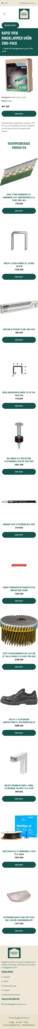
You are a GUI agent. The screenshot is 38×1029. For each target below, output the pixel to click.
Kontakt (19, 1022)
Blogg (11, 1022)
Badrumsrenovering (11, 995)
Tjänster (6, 977)
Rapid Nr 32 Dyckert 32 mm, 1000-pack (19, 329)
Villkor (26, 1022)
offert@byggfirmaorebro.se (27, 3)
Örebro (6, 3)
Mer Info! (19, 114)
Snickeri (6, 990)
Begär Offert (10, 25)
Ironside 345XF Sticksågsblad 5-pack (19, 524)
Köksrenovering (9, 986)
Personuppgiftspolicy (11, 1025)
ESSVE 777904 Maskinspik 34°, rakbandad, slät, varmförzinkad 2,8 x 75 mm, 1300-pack (19, 197)
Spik (24, 97)
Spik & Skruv (17, 97)
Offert (5, 981)
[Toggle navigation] (4, 14)
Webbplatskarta (28, 1025)
